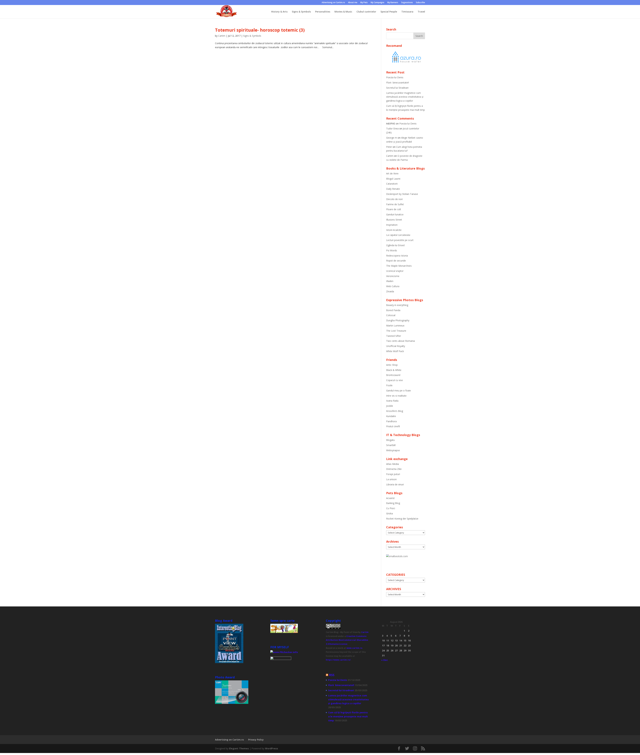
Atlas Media (392, 464)
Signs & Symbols (301, 11)
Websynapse (393, 450)
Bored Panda (393, 310)
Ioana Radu (392, 400)
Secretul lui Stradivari (397, 87)
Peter (389, 146)
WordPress (271, 748)
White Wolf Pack (395, 351)
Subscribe (420, 2)
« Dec (384, 660)
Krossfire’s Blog (394, 411)
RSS (331, 675)
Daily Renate (393, 188)
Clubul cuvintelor (366, 11)
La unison (391, 479)
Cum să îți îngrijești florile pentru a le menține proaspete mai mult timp (348, 716)
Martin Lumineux (395, 325)
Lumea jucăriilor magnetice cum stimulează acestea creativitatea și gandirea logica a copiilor (404, 96)
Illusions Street (394, 219)
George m (391, 137)
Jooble (389, 405)
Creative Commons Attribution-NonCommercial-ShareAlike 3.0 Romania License (347, 640)
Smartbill (391, 445)
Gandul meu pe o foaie (398, 390)
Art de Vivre (392, 173)
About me (352, 2)
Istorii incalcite (394, 230)
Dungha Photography (397, 320)
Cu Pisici (390, 508)
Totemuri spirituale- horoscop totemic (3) (260, 30)
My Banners (392, 2)
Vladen (389, 281)
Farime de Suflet (395, 204)
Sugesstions (407, 2)
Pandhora (391, 421)
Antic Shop (392, 364)
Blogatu (390, 440)
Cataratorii (392, 183)
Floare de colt (393, 209)
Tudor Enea (392, 128)
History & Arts (279, 11)
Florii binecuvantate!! (397, 82)
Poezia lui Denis (394, 77)
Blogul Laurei (393, 178)
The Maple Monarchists (399, 265)
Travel (421, 11)
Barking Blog (393, 503)
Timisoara (407, 11)
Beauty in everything (397, 305)
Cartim (221, 35)
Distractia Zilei (394, 469)
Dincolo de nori (394, 199)
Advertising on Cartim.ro (333, 2)
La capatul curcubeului (398, 235)
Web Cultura (392, 286)
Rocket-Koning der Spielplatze (402, 518)
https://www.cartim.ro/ (338, 659)
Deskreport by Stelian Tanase (402, 194)
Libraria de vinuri (395, 484)
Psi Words (391, 250)
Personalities (322, 11)
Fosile (389, 385)
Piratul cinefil (393, 426)
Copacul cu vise (394, 380)
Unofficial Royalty (395, 346)
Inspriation (392, 224)
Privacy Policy (256, 739)
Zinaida (390, 291)
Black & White (393, 370)
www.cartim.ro (354, 648)
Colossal (390, 315)
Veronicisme (392, 276)
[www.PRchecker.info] (284, 652)
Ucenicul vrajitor (395, 270)
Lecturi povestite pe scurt (400, 240)
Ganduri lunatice (395, 214)
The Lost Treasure (396, 330)
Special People (388, 11)
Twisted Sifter (393, 335)
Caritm (364, 632)
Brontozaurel (393, 375)
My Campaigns (377, 2)
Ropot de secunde (396, 260)
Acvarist (390, 498)
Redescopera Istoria (397, 255)
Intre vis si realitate (396, 395)
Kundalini (391, 416)
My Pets (364, 2)
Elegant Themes (239, 748)
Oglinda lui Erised (395, 245)
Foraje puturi (393, 474)
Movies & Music (343, 11)
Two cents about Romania (400, 340)
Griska (389, 513)
